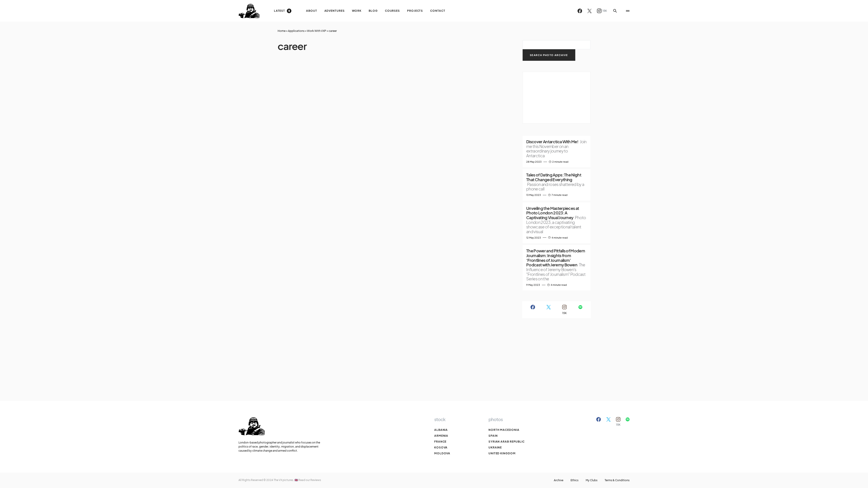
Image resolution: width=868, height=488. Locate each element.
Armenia (441, 435)
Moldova (442, 453)
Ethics (574, 480)
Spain (493, 435)
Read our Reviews (309, 480)
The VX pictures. (284, 480)
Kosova (441, 447)
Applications (296, 31)
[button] (615, 10)
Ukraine (495, 447)
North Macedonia (503, 430)
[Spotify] (580, 309)
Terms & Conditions (617, 480)
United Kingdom (502, 453)
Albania (441, 430)
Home (281, 31)
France (440, 441)
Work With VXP (316, 31)
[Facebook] (580, 11)
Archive (558, 480)
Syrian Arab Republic (506, 441)
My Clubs (591, 480)
